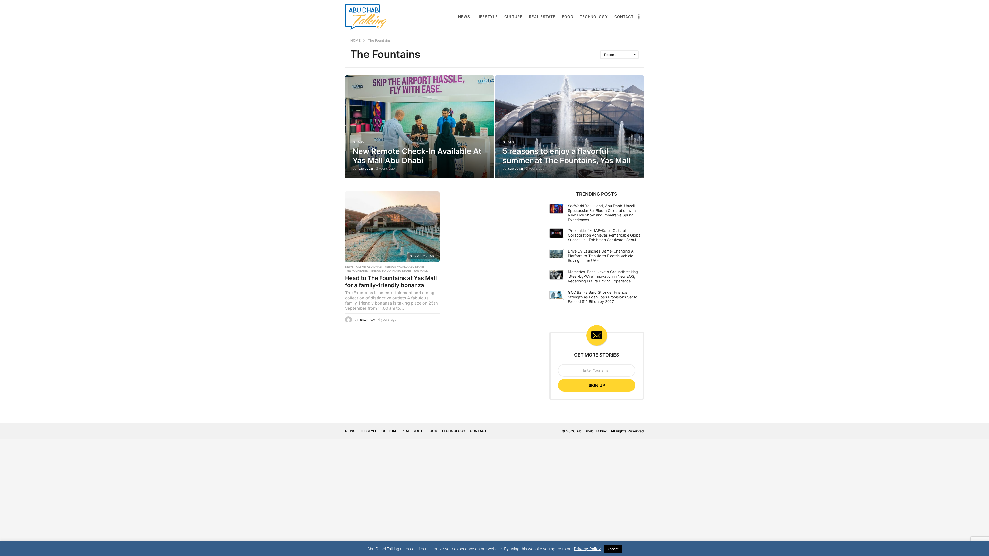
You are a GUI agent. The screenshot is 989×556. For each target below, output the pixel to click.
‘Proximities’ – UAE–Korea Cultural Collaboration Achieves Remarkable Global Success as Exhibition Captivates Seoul (604, 235)
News (464, 16)
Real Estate (542, 16)
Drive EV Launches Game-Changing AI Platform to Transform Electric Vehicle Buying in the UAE (601, 256)
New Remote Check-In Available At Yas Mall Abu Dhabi (417, 155)
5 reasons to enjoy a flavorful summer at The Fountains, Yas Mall (566, 155)
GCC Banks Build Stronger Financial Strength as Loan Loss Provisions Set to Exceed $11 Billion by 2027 (602, 297)
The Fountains (356, 270)
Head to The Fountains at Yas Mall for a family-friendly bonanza (391, 282)
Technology (594, 16)
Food (567, 16)
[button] (639, 17)
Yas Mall (420, 270)
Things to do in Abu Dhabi (390, 270)
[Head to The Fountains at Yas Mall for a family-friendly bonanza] (392, 226)
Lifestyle (487, 16)
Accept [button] (613, 549)
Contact (624, 16)
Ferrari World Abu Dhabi (404, 266)
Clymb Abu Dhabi (369, 266)
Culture (513, 16)
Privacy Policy (587, 548)
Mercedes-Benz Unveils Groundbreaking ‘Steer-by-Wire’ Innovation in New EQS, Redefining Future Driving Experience (603, 276)
